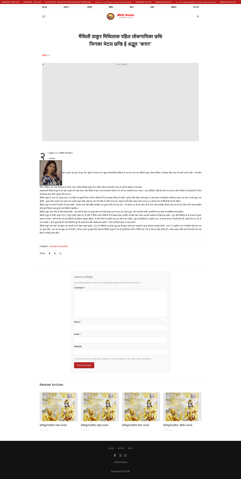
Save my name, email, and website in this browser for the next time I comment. (114, 358)
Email (77, 334)
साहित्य (111, 7)
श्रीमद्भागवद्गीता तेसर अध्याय (228, 2)
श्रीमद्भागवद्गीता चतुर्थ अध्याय (164, 2)
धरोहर (152, 7)
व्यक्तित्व (173, 7)
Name (77, 322)
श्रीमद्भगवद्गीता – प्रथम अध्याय (32, 2)
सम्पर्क (130, 448)
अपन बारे (196, 7)
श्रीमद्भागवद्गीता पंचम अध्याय (144, 2)
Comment (79, 287)
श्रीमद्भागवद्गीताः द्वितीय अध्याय (10, 2)
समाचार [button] (66, 7)
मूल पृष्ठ (44, 7)
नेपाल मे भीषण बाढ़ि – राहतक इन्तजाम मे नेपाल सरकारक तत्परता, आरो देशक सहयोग (68, 2)
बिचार (132, 7)
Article (52, 246)
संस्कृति (89, 7)
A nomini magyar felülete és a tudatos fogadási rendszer (196, 2)
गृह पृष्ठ (111, 448)
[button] (43, 16)
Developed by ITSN (120, 471)
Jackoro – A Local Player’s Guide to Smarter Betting (113, 2)
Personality (62, 246)
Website (78, 346)
